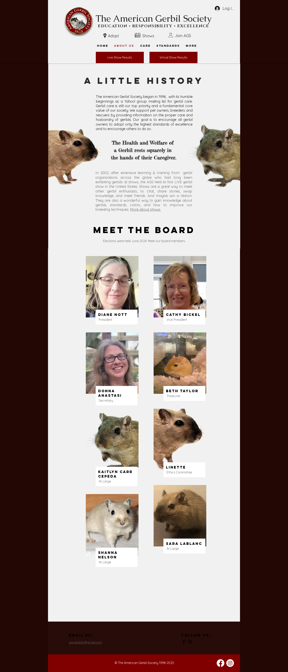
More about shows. (145, 209)
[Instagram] (190, 641)
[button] (191, 45)
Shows (148, 35)
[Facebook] (183, 641)
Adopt (113, 35)
